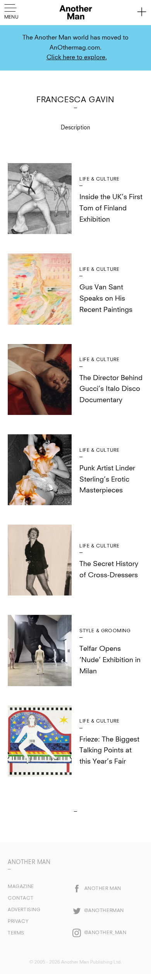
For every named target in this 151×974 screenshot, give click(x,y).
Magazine (21, 887)
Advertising (24, 910)
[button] (12, 10)
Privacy (18, 921)
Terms (16, 933)
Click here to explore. (76, 57)
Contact (20, 898)
